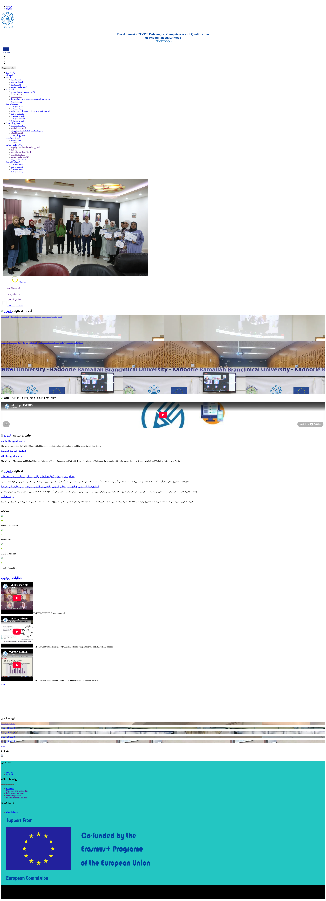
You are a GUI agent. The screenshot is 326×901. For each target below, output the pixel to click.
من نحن (9, 772)
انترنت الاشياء (17, 133)
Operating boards (13, 795)
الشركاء (9, 75)
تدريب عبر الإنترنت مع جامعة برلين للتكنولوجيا (30, 99)
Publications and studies (16, 798)
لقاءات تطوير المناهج (20, 157)
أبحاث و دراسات (13, 138)
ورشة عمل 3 (16, 97)
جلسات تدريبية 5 (18, 118)
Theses (14, 142)
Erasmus (10, 788)
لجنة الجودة (16, 84)
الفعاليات (10, 89)
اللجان (8, 77)
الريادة (14, 150)
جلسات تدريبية (12, 104)
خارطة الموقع (12, 812)
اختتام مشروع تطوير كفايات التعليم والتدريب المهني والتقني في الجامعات (31, 316)
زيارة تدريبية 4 (17, 171)
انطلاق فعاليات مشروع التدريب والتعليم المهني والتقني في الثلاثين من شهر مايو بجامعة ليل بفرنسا (42, 343)
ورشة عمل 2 (16, 94)
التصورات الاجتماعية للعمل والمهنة (25, 147)
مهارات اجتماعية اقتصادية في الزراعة (27, 130)
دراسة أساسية (17, 140)
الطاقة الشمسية (18, 126)
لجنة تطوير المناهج (19, 87)
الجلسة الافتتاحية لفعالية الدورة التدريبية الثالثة (30, 111)
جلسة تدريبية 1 (17, 106)
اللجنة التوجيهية (17, 82)
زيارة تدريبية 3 (17, 169)
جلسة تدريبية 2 (17, 109)
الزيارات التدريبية (13, 162)
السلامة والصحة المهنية (21, 152)
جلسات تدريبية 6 (18, 121)
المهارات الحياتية (18, 154)
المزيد (8, 311)
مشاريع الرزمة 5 (13, 123)
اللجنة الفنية (16, 80)
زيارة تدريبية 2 (17, 167)
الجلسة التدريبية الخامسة (13, 451)
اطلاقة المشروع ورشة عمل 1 (23, 92)
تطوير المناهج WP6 (14, 145)
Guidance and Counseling (17, 791)
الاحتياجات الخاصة (18, 128)
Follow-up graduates (15, 793)
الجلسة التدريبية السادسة (13, 441)
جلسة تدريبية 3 (17, 113)
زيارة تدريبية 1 (17, 164)
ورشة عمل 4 (16, 101)
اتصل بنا (9, 774)
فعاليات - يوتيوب (11, 578)
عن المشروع (11, 72)
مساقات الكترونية (18, 159)
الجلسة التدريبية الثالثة (12, 456)
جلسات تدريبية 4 (18, 116)
